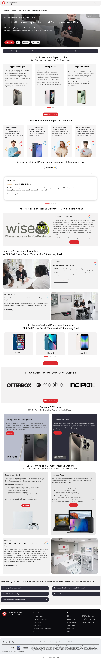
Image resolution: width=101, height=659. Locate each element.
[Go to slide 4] (55, 203)
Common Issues (73, 619)
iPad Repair (37, 622)
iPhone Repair (38, 616)
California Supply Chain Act (55, 642)
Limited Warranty (88, 622)
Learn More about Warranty (61, 281)
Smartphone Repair (40, 619)
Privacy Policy (34, 642)
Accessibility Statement (70, 642)
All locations (6, 10)
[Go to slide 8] (56, 356)
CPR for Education (88, 619)
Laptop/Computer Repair (42, 629)
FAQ (68, 632)
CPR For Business (88, 616)
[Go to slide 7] (55, 356)
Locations (70, 629)
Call (18, 42)
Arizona (13, 10)
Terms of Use (43, 642)
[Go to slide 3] (53, 107)
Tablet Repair (37, 632)
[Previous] (2, 86)
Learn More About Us (11, 565)
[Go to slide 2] (52, 107)
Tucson (20, 10)
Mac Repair (37, 625)
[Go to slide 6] (54, 356)
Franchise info (72, 622)
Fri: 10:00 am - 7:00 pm (23, 51)
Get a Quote (35, 42)
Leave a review (49, 167)
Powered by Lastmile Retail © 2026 (50, 657)
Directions (25, 42)
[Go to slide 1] (49, 107)
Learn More (9, 309)
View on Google (12, 194)
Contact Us (71, 625)
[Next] (99, 86)
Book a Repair (9, 42)
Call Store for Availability (50, 114)
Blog (69, 616)
